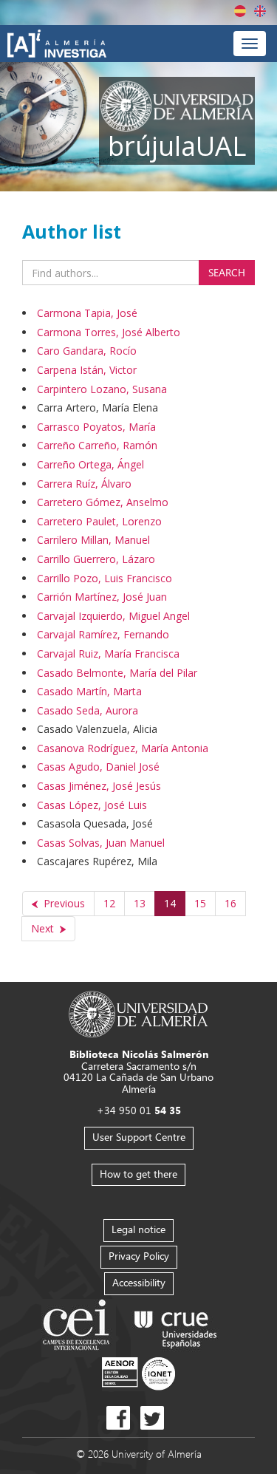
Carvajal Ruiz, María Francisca (108, 653)
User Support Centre (138, 1137)
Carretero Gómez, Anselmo (102, 502)
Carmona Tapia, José (87, 313)
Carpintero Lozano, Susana (102, 389)
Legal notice (138, 1229)
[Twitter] (152, 1418)
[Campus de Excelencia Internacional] (78, 1327)
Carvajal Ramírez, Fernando (103, 634)
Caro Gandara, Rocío (87, 351)
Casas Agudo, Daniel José (98, 767)
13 (140, 903)
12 (109, 903)
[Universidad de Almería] (138, 1013)
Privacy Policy (139, 1256)
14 (170, 903)
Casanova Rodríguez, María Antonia (122, 748)
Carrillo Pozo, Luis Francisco (104, 578)
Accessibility (138, 1282)
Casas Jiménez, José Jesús (99, 786)
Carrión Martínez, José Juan (102, 597)
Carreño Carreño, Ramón (97, 445)
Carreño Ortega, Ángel (90, 464)
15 (200, 903)
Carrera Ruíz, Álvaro (84, 484)
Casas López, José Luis (92, 805)
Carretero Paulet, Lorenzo (99, 521)
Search (226, 272)
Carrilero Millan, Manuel (93, 540)
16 (230, 903)
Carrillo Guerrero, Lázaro (96, 559)
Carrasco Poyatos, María (96, 427)
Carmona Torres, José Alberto (108, 332)
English (260, 11)
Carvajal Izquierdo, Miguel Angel (113, 616)
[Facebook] (118, 1418)
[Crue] (176, 1327)
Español (240, 11)
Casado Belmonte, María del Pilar (117, 673)
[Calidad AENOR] (138, 1373)
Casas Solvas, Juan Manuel (101, 843)
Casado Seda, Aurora (87, 710)
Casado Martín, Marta (89, 691)
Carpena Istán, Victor (87, 370)
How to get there (138, 1174)
